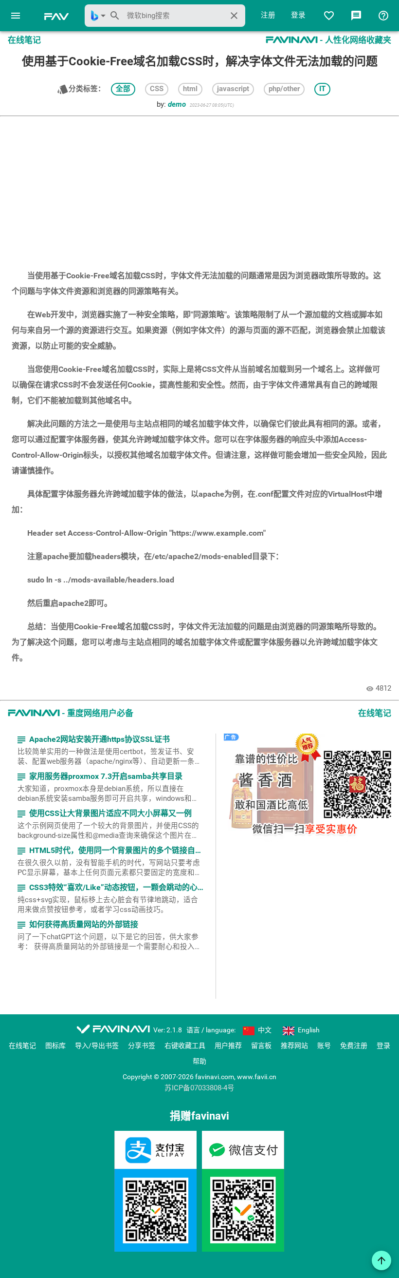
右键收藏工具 (184, 1045)
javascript (233, 89)
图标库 (55, 1045)
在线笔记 (22, 1045)
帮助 (199, 1061)
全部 (123, 89)
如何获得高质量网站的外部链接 (77, 924)
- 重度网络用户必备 (70, 713)
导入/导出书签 (97, 1045)
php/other (284, 89)
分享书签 (141, 1045)
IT (322, 89)
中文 (264, 1030)
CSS (156, 89)
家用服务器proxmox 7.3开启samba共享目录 (99, 776)
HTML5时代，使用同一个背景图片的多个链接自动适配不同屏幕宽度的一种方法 (110, 850)
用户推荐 (228, 1045)
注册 (268, 15)
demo (177, 104)
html (190, 89)
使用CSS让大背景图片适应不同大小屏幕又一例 (104, 813)
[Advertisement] (199, 188)
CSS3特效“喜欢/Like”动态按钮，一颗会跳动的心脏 (110, 887)
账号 (324, 1045)
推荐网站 (294, 1045)
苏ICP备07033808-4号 (199, 1088)
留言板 (261, 1045)
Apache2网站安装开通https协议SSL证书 (93, 739)
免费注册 (353, 1045)
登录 (298, 15)
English (308, 1030)
